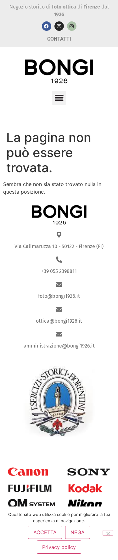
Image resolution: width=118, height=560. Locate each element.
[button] (59, 98)
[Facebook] (46, 26)
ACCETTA (45, 532)
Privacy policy (59, 547)
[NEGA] (108, 533)
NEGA (77, 532)
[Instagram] (59, 26)
